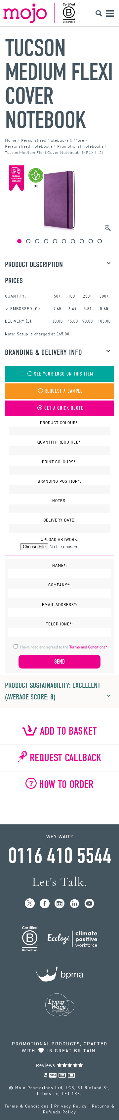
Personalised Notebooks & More (52, 140)
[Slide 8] (81, 241)
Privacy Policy (70, 1106)
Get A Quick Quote (63, 408)
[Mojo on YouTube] (89, 903)
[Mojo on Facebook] (45, 903)
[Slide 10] (99, 241)
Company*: (59, 585)
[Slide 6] (63, 241)
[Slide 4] (46, 241)
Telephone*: (59, 624)
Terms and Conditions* (88, 647)
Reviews (46, 1065)
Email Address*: (59, 604)
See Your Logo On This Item (63, 374)
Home (11, 140)
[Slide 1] (19, 241)
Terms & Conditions (27, 1106)
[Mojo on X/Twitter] (30, 903)
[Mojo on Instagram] (60, 903)
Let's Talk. (59, 882)
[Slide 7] (72, 241)
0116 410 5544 (59, 855)
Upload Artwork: (60, 539)
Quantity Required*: (59, 442)
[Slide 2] (28, 241)
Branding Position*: (59, 481)
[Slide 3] (37, 241)
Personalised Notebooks (29, 146)
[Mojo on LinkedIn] (74, 903)
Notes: (59, 500)
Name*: (59, 565)
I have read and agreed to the (63, 647)
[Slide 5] (55, 241)
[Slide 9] (90, 241)
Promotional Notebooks (80, 146)
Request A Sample (64, 391)
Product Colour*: (59, 423)
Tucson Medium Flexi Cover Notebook (58, 84)
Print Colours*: (59, 462)
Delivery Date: (59, 520)
